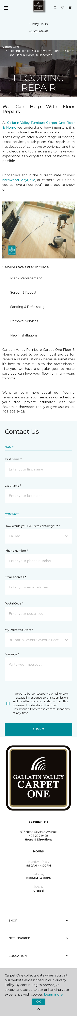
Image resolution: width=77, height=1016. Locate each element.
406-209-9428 (38, 31)
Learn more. (53, 994)
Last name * (13, 485)
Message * (12, 654)
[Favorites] (62, 8)
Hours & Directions (38, 839)
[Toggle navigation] (5, 8)
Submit (38, 729)
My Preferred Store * (19, 629)
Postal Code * (14, 603)
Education (18, 956)
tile (32, 180)
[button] (55, 8)
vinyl (24, 180)
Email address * (15, 577)
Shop (13, 920)
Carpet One (10, 46)
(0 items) (70, 7)
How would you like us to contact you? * (32, 526)
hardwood (10, 180)
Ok (38, 1001)
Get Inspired (19, 938)
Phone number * (16, 550)
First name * (13, 459)
